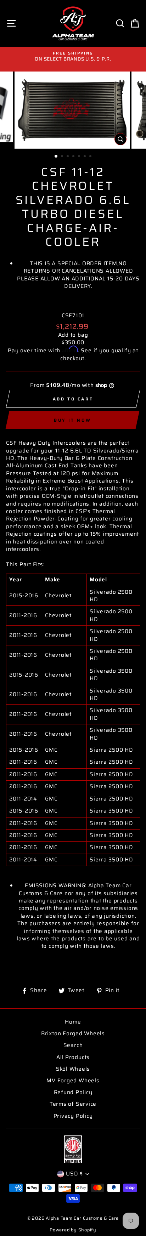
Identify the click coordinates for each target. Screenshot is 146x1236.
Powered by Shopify (73, 1230)
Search (73, 1045)
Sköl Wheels (73, 1069)
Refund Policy (73, 1092)
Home (73, 1022)
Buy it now (72, 420)
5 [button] (80, 157)
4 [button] (74, 157)
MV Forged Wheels (72, 1080)
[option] (73, 56)
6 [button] (85, 157)
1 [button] (56, 156)
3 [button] (68, 157)
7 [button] (91, 157)
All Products (73, 1057)
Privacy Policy (73, 1116)
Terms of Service (73, 1104)
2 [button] (62, 157)
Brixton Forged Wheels (73, 1033)
